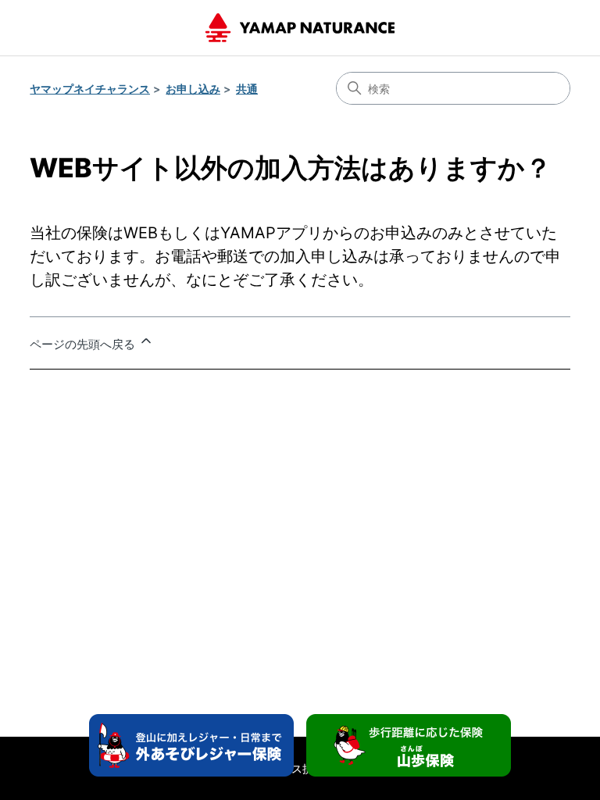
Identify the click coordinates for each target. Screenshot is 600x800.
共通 (247, 88)
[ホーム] (300, 27)
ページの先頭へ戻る (84, 344)
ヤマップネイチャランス (90, 88)
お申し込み (193, 88)
